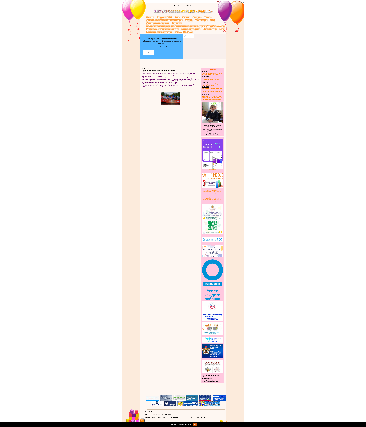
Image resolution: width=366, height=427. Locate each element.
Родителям (177, 23)
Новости (186, 17)
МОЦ (212, 20)
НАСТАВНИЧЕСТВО (183, 32)
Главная (150, 17)
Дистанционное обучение (157, 23)
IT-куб (222, 29)
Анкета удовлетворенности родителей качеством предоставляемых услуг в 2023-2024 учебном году (212, 191)
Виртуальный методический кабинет (162, 29)
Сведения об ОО (164, 17)
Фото (177, 17)
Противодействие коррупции (159, 32)
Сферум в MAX (213, 169)
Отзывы (207, 17)
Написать (148, 52)
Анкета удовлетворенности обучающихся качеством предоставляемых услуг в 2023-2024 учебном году (212, 199)
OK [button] (195, 424)
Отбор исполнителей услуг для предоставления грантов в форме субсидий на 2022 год (185, 26)
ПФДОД (188, 20)
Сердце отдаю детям (191, 29)
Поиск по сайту (210, 29)
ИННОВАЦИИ (201, 20)
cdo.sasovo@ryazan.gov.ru (213, 127)
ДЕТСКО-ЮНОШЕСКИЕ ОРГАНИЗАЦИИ (164, 20)
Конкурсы (197, 17)
